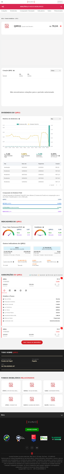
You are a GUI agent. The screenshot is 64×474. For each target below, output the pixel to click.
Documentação (26, 290)
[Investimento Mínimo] (3, 315)
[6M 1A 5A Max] (55, 118)
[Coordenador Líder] (3, 320)
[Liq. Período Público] (3, 312)
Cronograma (9, 290)
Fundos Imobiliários (9, 18)
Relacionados (58, 11)
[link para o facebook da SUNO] (27, 447)
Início (2, 18)
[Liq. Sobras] (3, 309)
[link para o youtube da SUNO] (37, 447)
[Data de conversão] (3, 304)
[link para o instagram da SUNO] (32, 447)
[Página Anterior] (57, 185)
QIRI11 (5, 279)
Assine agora (32, 429)
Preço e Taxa (15, 290)
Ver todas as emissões (32, 342)
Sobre (49, 11)
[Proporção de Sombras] (3, 301)
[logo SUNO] (30, 2)
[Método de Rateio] (3, 318)
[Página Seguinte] (60, 185)
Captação (20, 290)
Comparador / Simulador (27, 11)
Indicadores (41, 11)
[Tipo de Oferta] (3, 299)
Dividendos (13, 11)
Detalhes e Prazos (4, 290)
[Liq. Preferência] (3, 307)
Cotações (4, 11)
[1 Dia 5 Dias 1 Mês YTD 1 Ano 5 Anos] (55, 70)
